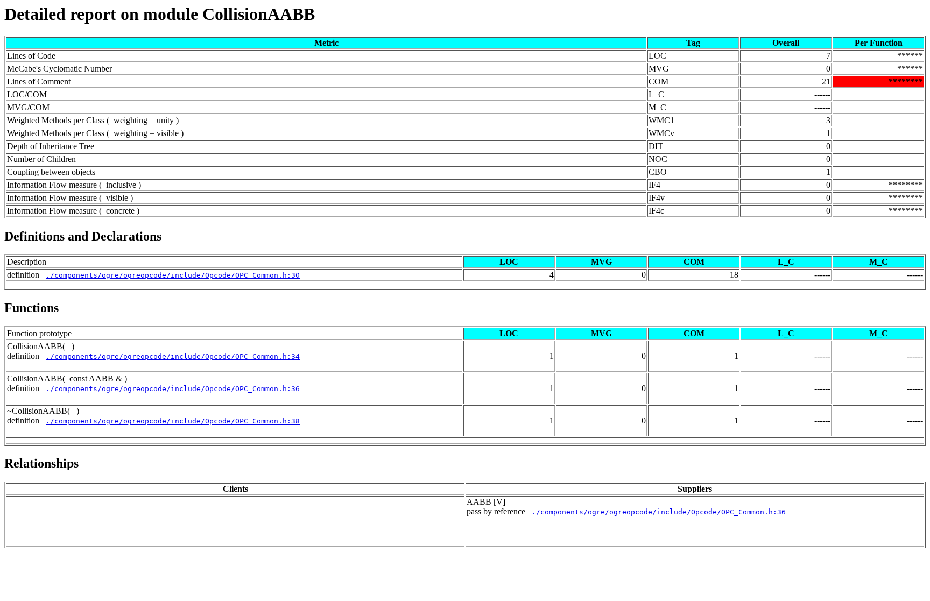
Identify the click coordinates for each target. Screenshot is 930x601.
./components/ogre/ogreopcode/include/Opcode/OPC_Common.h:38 (173, 421)
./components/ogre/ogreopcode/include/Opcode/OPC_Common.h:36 (173, 389)
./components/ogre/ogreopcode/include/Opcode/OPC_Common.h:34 (173, 356)
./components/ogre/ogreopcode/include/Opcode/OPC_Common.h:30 (173, 275)
